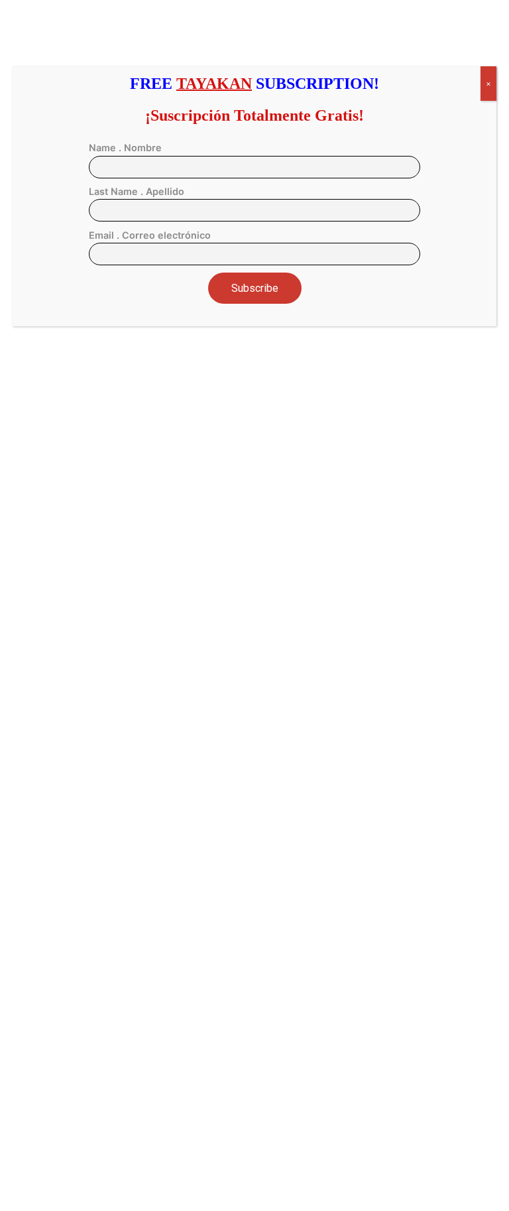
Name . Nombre (125, 147)
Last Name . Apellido (136, 191)
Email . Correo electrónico (150, 235)
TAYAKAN (214, 83)
